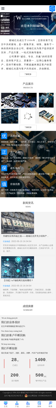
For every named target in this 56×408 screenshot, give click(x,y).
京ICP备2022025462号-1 (13, 396)
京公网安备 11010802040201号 (40, 396)
